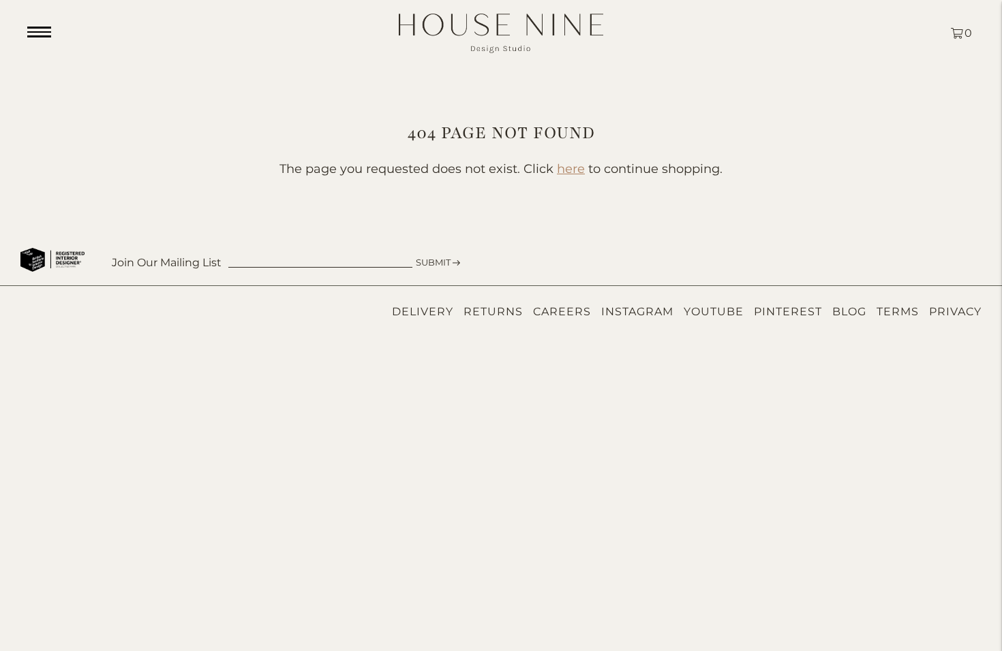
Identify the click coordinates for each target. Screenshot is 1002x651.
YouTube (714, 311)
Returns (493, 311)
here (571, 168)
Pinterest (788, 311)
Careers (562, 311)
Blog (849, 311)
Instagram (637, 311)
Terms (898, 311)
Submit (433, 262)
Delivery (422, 311)
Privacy (955, 311)
